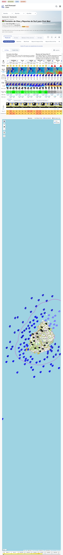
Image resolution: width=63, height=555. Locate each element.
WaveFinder (26, 41)
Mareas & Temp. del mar (28, 37)
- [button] (4, 129)
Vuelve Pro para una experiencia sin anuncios (31, 46)
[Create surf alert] (51, 37)
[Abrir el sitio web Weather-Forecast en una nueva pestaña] (23, 2)
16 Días (6, 50)
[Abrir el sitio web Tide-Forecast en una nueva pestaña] (17, 2)
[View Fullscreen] (4, 136)
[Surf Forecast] (9, 6)
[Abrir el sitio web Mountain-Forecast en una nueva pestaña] (10, 2)
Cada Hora (18, 41)
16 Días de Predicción (9, 41)
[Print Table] (59, 37)
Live (56, 121)
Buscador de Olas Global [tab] (42, 100)
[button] (26, 350)
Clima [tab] (9, 100)
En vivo (16, 37)
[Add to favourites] (48, 37)
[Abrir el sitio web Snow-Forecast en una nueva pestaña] (4, 2)
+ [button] (4, 124)
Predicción (8, 37)
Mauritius (5, 17)
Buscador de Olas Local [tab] (29, 100)
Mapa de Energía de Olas (37, 41)
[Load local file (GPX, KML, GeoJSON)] (4, 121)
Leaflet (26, 550)
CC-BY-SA (58, 550)
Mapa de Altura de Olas (51, 41)
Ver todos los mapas (3, 72)
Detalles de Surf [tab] (17, 100)
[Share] (55, 37)
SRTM (44, 550)
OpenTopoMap (53, 550)
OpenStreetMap (35, 550)
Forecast (57, 122)
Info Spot (40, 37)
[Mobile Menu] (60, 6)
